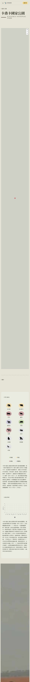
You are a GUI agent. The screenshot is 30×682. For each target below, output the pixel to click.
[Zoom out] (27, 32)
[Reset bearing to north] (27, 34)
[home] (8, 3)
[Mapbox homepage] (5, 368)
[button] (3, 3)
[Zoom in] (27, 30)
